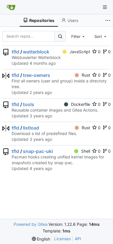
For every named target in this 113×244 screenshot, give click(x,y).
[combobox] (78, 36)
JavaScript (80, 51)
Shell (85, 151)
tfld (15, 52)
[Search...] (59, 36)
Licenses (62, 238)
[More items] (108, 20)
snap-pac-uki (38, 151)
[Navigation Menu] (105, 7)
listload (31, 128)
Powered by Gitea (31, 224)
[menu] (41, 238)
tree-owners (36, 75)
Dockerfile (80, 104)
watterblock (36, 52)
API (78, 238)
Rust (86, 75)
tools (28, 104)
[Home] (11, 7)
